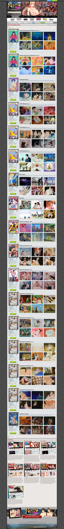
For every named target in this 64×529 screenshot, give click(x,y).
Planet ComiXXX (43, 463)
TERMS (45, 522)
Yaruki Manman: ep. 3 (24, 150)
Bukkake (16, 260)
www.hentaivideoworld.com (14, 6)
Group (16, 45)
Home (9, 16)
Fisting (12, 285)
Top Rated (22, 16)
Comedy (16, 47)
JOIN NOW (54, 0)
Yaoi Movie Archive (11, 485)
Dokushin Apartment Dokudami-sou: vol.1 (29, 55)
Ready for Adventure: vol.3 (25, 221)
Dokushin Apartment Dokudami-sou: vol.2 (29, 30)
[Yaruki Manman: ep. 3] (25, 157)
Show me (43, 22)
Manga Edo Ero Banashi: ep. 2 (26, 317)
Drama (13, 190)
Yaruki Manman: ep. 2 (24, 103)
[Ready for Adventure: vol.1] (13, 280)
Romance (13, 95)
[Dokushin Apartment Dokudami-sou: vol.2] (13, 41)
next (57, 9)
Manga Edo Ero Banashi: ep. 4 (26, 365)
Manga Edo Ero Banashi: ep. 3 (26, 293)
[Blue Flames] (13, 185)
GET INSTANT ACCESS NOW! (32, 516)
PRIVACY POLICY (40, 522)
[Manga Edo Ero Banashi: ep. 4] (13, 376)
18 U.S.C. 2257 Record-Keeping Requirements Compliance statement (28, 522)
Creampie (10, 46)
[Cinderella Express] (13, 90)
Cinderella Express (23, 79)
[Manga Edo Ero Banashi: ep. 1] (13, 352)
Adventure (13, 47)
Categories (36, 16)
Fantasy (16, 429)
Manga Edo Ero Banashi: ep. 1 (26, 341)
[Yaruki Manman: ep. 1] (13, 138)
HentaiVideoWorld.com (10, 0)
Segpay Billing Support (30, 524)
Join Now (54, 16)
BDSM (9, 237)
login (49, 0)
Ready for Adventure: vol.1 (25, 269)
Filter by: (9, 22)
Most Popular (29, 16)
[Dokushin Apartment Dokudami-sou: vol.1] (13, 66)
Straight (14, 94)
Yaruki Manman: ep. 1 (24, 127)
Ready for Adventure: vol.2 (25, 245)
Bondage (16, 236)
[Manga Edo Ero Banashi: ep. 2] (13, 328)
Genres (41, 16)
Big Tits (14, 45)
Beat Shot (21, 198)
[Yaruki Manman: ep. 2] (13, 114)
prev (22, 9)
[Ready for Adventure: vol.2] (13, 256)
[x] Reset (55, 22)
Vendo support (43, 524)
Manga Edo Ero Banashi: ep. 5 (26, 389)
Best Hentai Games (28, 441)
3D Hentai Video (11, 441)
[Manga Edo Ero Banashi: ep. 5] (25, 395)
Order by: (9, 27)
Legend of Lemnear (24, 413)
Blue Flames (22, 174)
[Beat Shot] (25, 205)
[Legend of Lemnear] (25, 420)
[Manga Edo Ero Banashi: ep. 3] (13, 304)
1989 (33, 22)
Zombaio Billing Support (37, 524)
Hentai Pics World (11, 463)
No (12, 44)
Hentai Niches (43, 441)
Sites (46, 16)
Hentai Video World (28, 463)
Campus (15, 190)
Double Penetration (14, 261)
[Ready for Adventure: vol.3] (13, 232)
